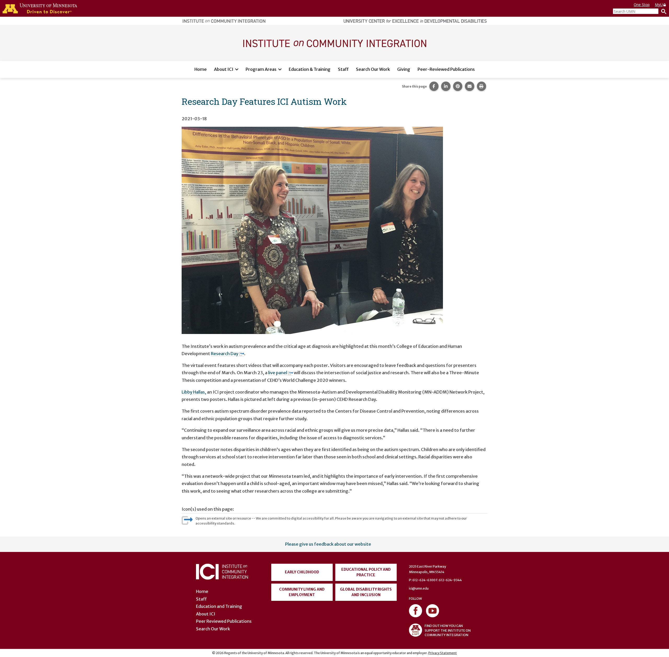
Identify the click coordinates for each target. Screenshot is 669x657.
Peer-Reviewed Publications (446, 69)
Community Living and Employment (302, 592)
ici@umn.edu (419, 588)
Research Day (224, 353)
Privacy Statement (442, 653)
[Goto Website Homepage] (334, 42)
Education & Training (310, 69)
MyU (659, 4)
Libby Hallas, (194, 392)
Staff (343, 69)
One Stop (642, 4)
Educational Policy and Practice (366, 572)
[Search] (662, 11)
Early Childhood (302, 572)
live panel (277, 372)
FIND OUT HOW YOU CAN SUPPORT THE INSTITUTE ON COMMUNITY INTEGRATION (448, 630)
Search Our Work (373, 69)
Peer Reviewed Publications (224, 621)
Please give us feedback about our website (328, 544)
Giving (403, 69)
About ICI (223, 69)
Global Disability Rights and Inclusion (366, 592)
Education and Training (219, 606)
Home (200, 69)
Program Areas (261, 69)
